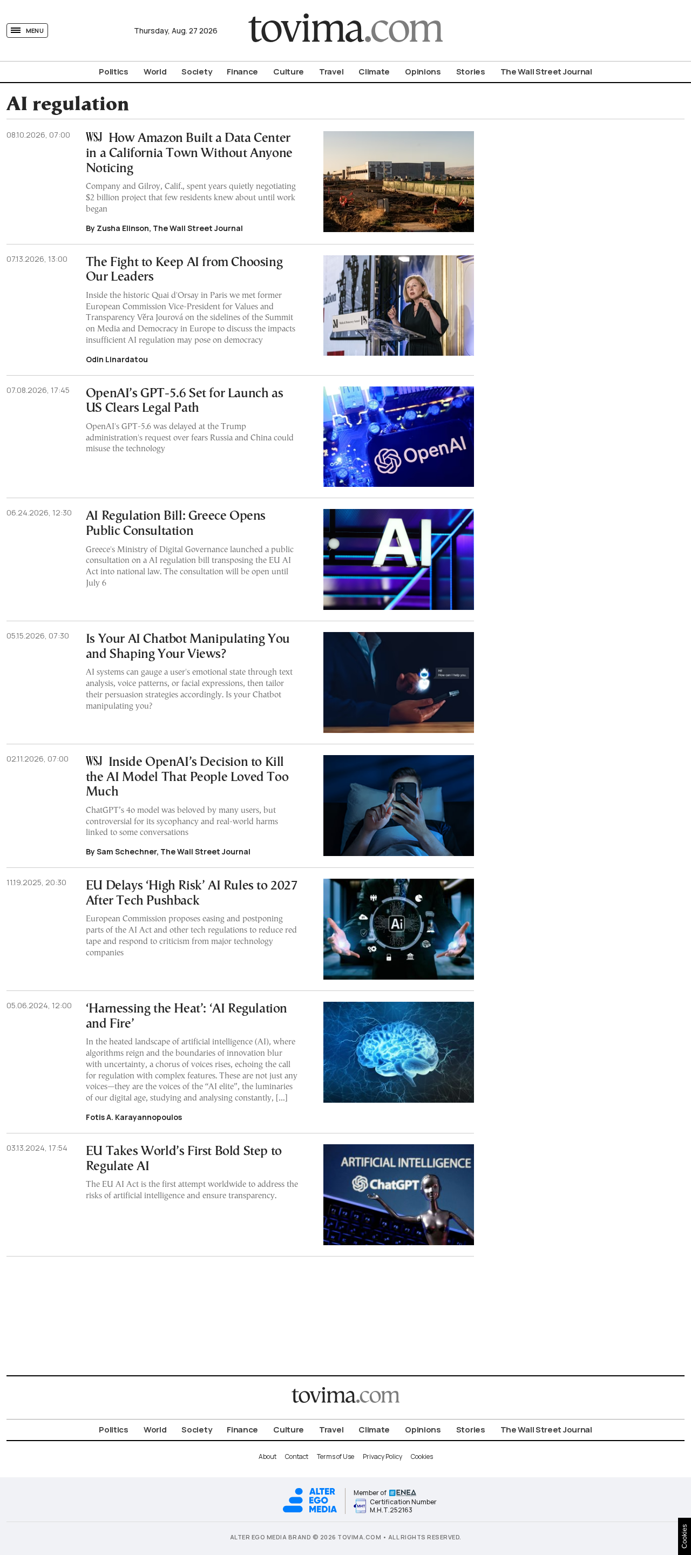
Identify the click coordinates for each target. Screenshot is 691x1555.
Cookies (422, 1456)
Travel (331, 71)
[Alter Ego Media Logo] (310, 1511)
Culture (288, 71)
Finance (242, 71)
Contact (296, 1456)
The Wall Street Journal (546, 71)
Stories (470, 71)
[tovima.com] (345, 30)
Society (196, 71)
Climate (374, 71)
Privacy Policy (382, 1456)
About (267, 1456)
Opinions (423, 71)
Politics (113, 71)
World (155, 71)
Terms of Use (335, 1456)
